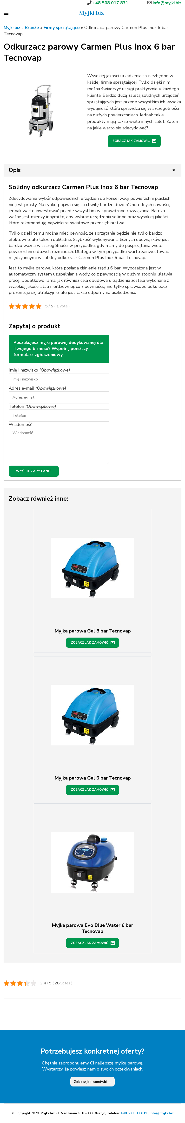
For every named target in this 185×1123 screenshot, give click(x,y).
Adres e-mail (37, 388)
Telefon (32, 406)
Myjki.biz (91, 13)
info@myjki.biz (162, 1113)
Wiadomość (20, 424)
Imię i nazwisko (39, 370)
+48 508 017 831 (134, 1113)
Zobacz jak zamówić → (92, 1081)
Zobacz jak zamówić (131, 141)
